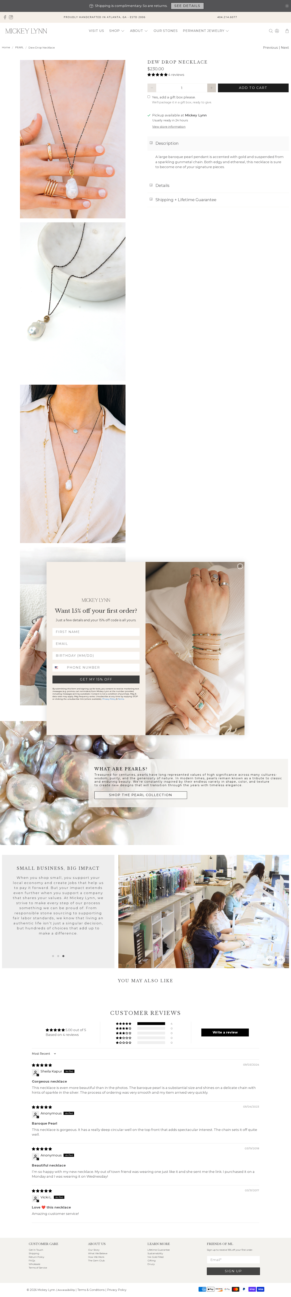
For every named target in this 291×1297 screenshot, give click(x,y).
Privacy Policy (109, 699)
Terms (121, 699)
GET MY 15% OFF (96, 679)
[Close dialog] (240, 566)
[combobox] (59, 667)
